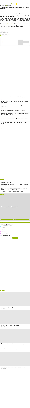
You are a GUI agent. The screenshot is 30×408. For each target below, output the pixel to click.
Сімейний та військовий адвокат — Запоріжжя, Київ (11, 348)
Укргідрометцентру (9, 23)
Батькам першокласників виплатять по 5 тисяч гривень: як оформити (14, 126)
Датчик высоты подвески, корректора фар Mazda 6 (10, 307)
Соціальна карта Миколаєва (9, 207)
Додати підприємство (15, 238)
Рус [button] (27, 3)
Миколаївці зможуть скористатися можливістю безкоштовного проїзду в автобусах (14, 185)
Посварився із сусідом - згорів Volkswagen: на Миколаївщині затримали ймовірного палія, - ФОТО (14, 102)
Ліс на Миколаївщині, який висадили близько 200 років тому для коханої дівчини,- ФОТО (14, 181)
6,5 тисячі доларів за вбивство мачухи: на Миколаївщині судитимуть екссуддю (14, 123)
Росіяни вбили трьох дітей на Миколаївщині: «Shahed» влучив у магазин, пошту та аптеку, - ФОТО (14, 97)
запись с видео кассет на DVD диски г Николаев (10, 325)
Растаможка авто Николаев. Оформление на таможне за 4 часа (13, 367)
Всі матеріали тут (15, 219)
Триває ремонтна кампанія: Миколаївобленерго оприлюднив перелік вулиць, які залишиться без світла (14, 189)
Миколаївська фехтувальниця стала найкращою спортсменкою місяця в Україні (14, 119)
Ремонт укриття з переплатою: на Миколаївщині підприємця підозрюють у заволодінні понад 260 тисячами (15, 114)
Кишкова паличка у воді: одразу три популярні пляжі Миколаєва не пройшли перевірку (13, 106)
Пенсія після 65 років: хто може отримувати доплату (12, 191)
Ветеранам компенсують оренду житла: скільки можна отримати (13, 110)
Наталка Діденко (21, 15)
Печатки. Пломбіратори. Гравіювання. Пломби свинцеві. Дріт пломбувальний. (12, 344)
